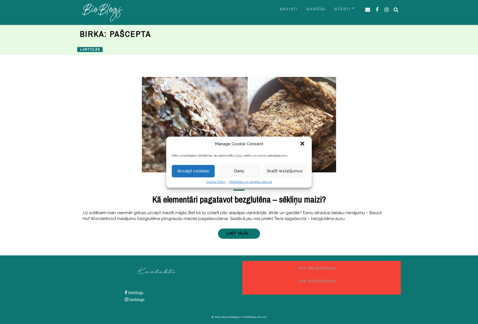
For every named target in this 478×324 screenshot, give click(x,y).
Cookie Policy (216, 181)
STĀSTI (342, 9)
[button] (303, 144)
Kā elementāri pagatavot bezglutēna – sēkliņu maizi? (239, 199)
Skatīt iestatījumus (285, 171)
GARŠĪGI (316, 9)
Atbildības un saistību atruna (250, 181)
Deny (239, 171)
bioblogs (135, 293)
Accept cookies (193, 171)
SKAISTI (289, 9)
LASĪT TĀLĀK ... (239, 233)
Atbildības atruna (255, 316)
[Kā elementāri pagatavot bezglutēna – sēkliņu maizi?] (239, 124)
